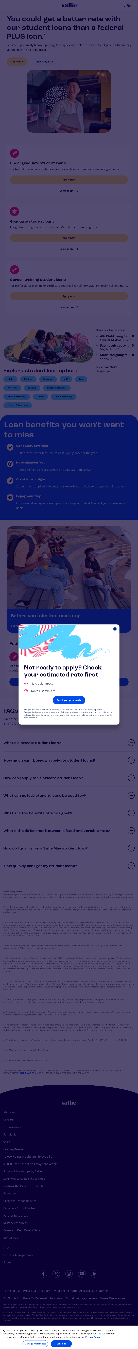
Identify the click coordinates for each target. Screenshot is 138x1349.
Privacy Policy (92, 1336)
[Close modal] (115, 629)
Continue (61, 1343)
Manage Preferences (35, 1343)
